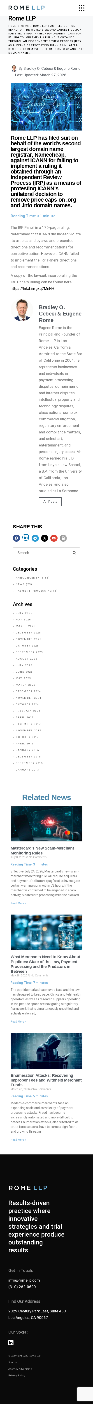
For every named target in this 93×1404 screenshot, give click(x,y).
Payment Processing (34, 590)
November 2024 (28, 697)
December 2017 (28, 724)
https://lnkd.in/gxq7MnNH (32, 288)
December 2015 (28, 756)
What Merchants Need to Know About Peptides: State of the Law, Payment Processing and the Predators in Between (45, 964)
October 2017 (27, 737)
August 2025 (26, 658)
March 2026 (25, 626)
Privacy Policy (16, 1375)
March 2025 (25, 684)
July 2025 (24, 665)
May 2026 (23, 619)
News (25, 26)
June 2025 (24, 671)
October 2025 (27, 645)
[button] (16, 538)
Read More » (18, 903)
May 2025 (23, 678)
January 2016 (27, 750)
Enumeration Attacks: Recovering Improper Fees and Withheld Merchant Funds (46, 1080)
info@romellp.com (24, 1280)
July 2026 (24, 613)
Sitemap (13, 1362)
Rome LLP (35, 1355)
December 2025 (28, 632)
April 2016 (25, 743)
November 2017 (28, 730)
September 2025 (29, 652)
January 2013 (27, 769)
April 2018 (25, 717)
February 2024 (28, 711)
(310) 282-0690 (22, 1287)
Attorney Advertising (20, 1369)
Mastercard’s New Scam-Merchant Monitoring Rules (42, 850)
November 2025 (28, 639)
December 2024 (28, 691)
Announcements (30, 577)
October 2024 (27, 704)
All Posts (50, 502)
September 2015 (29, 763)
